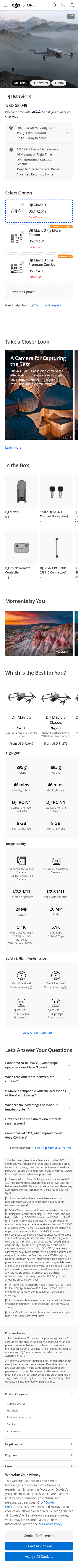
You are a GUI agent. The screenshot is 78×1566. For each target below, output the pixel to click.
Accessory (13, 1431)
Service (11, 1424)
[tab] (20, 83)
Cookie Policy (53, 1524)
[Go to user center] (72, 5)
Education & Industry (19, 1417)
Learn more (13, 447)
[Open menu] (5, 5)
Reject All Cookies (38, 1546)
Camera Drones (16, 1403)
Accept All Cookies (39, 1556)
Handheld (12, 1410)
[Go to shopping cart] (63, 5)
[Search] (54, 5)
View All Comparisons (37, 1033)
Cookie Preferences (39, 1535)
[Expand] (69, 1064)
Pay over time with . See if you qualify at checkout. (37, 114)
